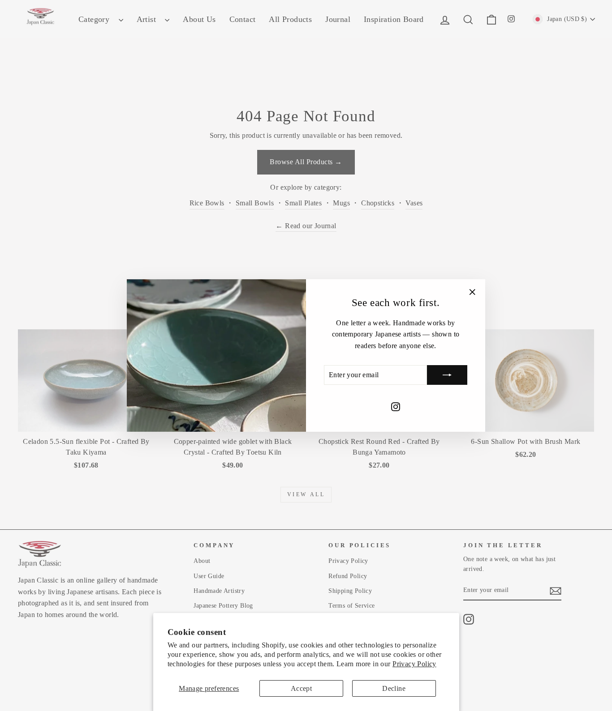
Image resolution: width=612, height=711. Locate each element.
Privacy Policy (414, 664)
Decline (393, 688)
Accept (301, 688)
